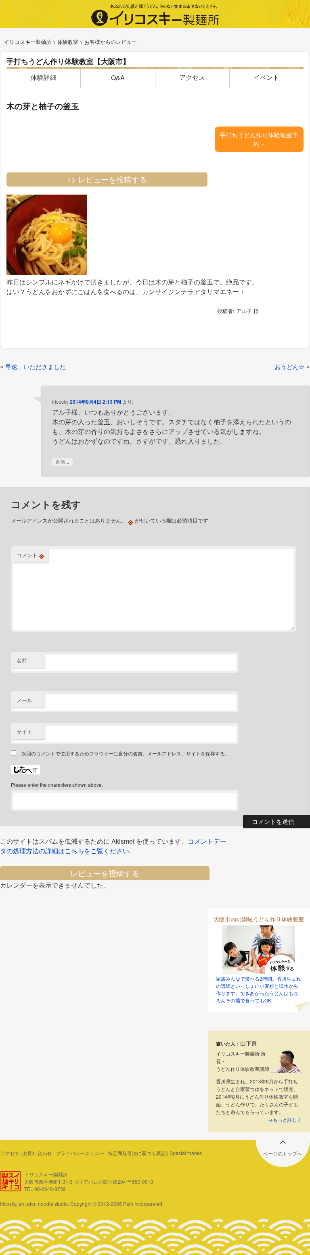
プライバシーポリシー (80, 1152)
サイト (24, 731)
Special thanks (186, 1152)
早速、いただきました (35, 366)
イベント (266, 77)
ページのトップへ (282, 1153)
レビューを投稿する (104, 872)
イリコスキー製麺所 (27, 42)
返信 (62, 461)
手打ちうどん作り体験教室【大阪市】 (68, 61)
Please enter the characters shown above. (57, 784)
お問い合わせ (37, 1152)
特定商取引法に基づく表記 (137, 1152)
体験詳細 (44, 77)
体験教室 (67, 42)
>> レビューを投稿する (107, 179)
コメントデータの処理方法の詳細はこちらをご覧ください (113, 845)
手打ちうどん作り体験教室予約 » (259, 139)
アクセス (192, 77)
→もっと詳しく (285, 1119)
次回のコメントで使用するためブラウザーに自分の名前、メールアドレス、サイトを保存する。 (125, 753)
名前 (22, 660)
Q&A (118, 77)
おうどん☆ (289, 366)
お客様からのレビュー (110, 42)
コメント (30, 555)
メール (24, 700)
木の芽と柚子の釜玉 (42, 106)
